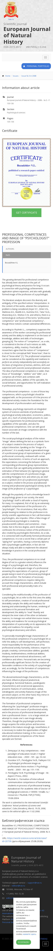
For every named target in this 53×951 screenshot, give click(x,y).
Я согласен (23, 942)
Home (7, 76)
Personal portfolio (37, 66)
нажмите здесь (29, 934)
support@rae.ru (35, 882)
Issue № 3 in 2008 (28, 76)
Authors (10, 249)
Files (8, 255)
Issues (16, 76)
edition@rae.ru (18, 885)
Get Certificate (26, 212)
